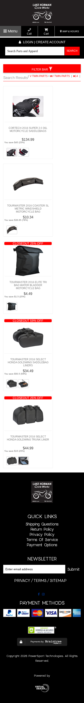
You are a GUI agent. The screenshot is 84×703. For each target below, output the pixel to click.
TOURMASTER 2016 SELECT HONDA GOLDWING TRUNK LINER (28, 438)
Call (29, 33)
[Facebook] (39, 594)
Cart (46, 33)
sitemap (58, 580)
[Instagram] (43, 594)
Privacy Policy (42, 534)
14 (77, 76)
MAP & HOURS (70, 31)
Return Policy (42, 529)
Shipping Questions (42, 524)
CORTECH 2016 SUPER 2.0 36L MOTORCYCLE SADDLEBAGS (28, 130)
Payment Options (42, 544)
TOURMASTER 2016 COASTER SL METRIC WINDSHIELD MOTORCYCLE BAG (28, 208)
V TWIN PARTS (39, 76)
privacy (22, 580)
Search (72, 50)
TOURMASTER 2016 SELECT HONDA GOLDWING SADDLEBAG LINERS (28, 362)
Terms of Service (42, 539)
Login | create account (43, 42)
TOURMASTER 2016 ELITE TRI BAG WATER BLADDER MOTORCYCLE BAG (28, 285)
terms (40, 580)
